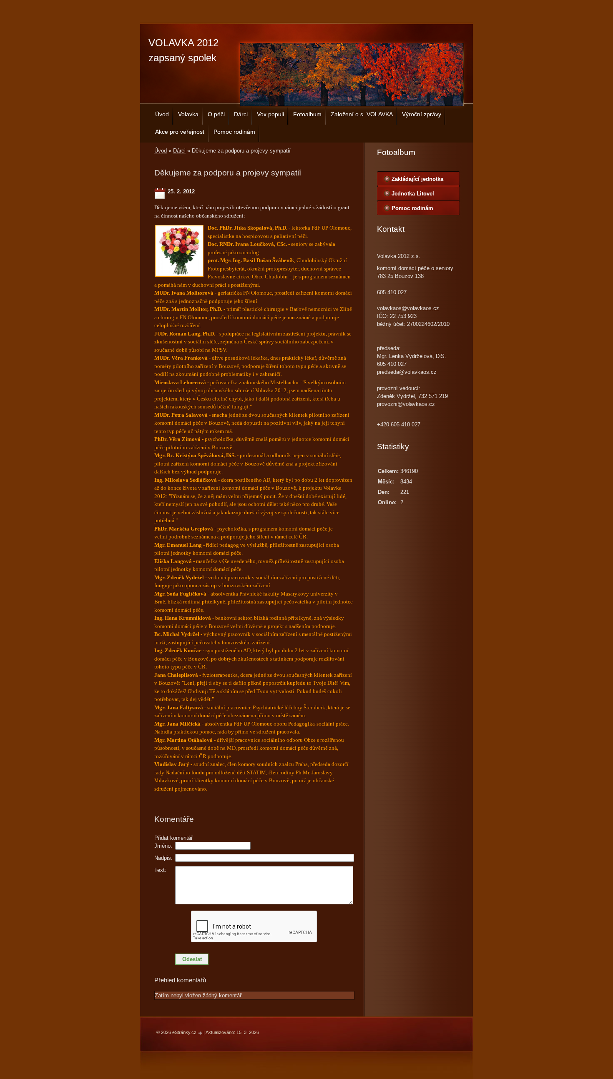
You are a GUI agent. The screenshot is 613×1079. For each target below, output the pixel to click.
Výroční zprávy (421, 114)
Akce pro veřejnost (179, 131)
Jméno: (163, 846)
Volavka (188, 114)
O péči (216, 114)
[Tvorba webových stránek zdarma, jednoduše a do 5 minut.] (200, 1033)
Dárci (241, 114)
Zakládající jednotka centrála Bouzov (417, 181)
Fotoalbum (307, 114)
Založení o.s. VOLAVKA (362, 114)
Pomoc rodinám (234, 131)
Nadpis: (163, 858)
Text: (160, 870)
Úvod (162, 114)
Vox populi (270, 114)
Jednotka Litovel (413, 193)
